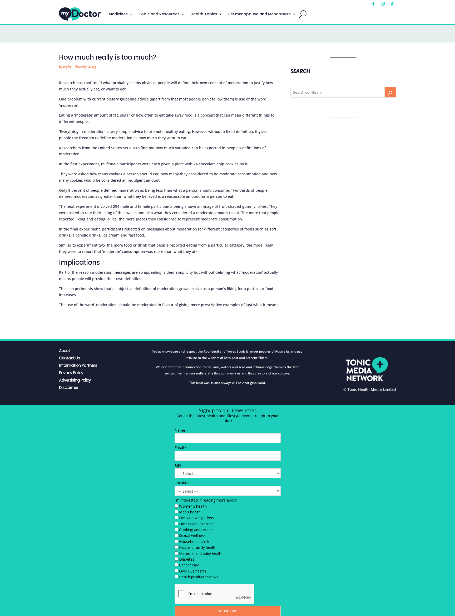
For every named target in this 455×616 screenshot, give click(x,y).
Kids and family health (197, 547)
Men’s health (190, 511)
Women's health (193, 506)
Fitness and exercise (196, 523)
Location (182, 482)
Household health (194, 541)
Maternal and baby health (200, 553)
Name (180, 430)
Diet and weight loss (196, 517)
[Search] (390, 92)
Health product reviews (198, 576)
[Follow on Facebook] (373, 3)
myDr (67, 66)
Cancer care (189, 564)
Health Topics (204, 14)
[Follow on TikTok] (392, 3)
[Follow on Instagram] (383, 3)
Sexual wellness (192, 535)
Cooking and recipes (196, 529)
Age (178, 465)
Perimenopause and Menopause (259, 14)
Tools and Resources (159, 14)
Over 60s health (192, 571)
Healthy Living (85, 66)
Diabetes (186, 559)
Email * (181, 447)
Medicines (118, 14)
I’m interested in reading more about (206, 500)
